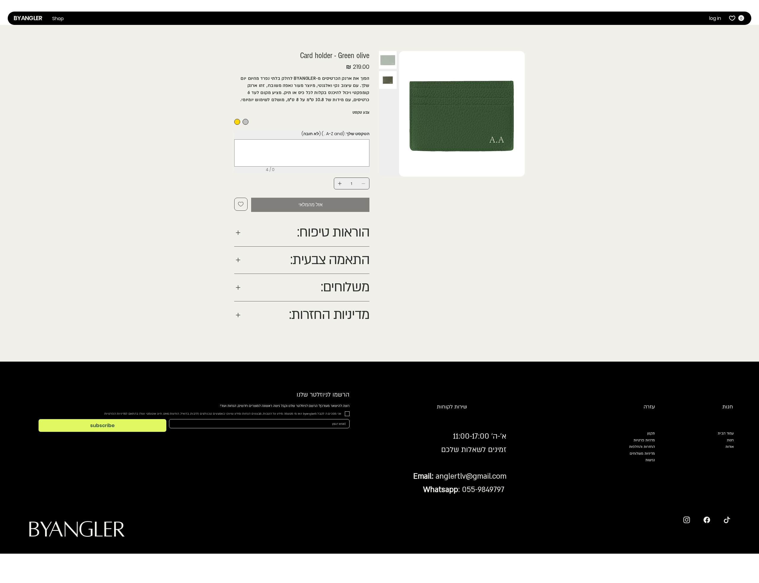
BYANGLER (28, 18)
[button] (58, 18)
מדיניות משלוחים (642, 453)
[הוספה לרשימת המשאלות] (241, 204)
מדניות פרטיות (644, 440)
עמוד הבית (726, 433)
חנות (730, 440)
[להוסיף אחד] (340, 183)
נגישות (650, 460)
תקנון (651, 433)
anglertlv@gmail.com (471, 476)
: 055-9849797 (463, 490)
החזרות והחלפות (642, 446)
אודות (729, 446)
